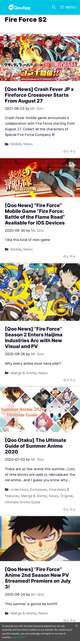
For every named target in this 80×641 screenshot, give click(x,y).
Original (66, 496)
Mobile (15, 144)
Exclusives (38, 489)
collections (19, 489)
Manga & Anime (23, 373)
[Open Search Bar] (54, 7)
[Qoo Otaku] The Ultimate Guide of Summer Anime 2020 (35, 446)
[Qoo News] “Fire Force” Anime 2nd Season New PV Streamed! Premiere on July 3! (38, 578)
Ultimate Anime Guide (22, 502)
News (28, 144)
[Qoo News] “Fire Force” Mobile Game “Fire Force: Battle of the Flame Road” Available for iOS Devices (35, 214)
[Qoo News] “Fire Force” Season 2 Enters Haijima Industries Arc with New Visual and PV (34, 337)
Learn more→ (19, 637)
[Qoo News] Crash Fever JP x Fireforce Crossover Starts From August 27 (39, 95)
